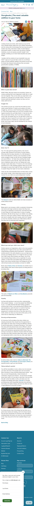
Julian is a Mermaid (22, 360)
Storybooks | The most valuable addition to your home (14, 13)
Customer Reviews (5, 448)
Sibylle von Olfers (13, 293)
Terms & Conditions (21, 448)
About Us (19, 441)
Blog (11, 11)
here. (24, 8)
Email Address (20, 474)
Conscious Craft (5, 11)
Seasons (6, 199)
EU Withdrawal (4, 456)
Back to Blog (4, 422)
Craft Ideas (3, 466)
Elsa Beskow (23, 293)
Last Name (19, 468)
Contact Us (19, 443)
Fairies (10, 265)
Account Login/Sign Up (6, 441)
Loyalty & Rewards (5, 446)
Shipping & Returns (21, 446)
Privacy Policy (20, 451)
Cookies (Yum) (20, 453)
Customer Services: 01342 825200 (17, 1)
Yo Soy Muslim (13, 361)
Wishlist (3, 451)
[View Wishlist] (26, 5)
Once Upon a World (25, 361)
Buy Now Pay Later (5, 453)
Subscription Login (5, 443)
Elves (13, 265)
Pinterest (3, 468)
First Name (19, 462)
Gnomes (20, 265)
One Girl (21, 380)
